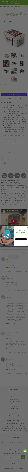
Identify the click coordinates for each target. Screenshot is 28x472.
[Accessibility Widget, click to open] (25, 451)
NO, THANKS (21, 241)
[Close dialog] (27, 227)
